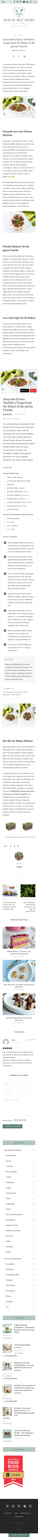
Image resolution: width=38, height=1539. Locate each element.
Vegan (8, 1198)
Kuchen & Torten (12, 1225)
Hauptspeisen (11, 1193)
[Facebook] (13, 56)
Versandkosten (11, 1356)
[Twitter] (19, 56)
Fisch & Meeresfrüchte (14, 1214)
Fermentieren (11, 1155)
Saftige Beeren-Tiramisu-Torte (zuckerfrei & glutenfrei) (19, 952)
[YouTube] (25, 1506)
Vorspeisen (10, 1182)
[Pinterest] (19, 1506)
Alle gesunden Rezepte (13, 1150)
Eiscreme (9, 1236)
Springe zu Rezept (18, 50)
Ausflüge (9, 1302)
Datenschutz (25, 1513)
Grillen (8, 1252)
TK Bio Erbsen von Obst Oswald (16, 806)
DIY (7, 1307)
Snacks (8, 1177)
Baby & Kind (10, 1285)
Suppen (9, 1188)
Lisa (19, 866)
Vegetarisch (10, 1204)
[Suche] (34, 2)
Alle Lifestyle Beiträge (13, 1259)
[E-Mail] (24, 56)
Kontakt (8, 1513)
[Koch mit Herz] (19, 16)
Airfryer (9, 1161)
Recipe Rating (7, 1120)
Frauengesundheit (12, 1275)
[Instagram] (13, 1506)
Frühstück (9, 1166)
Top (19, 1529)
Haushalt (9, 1280)
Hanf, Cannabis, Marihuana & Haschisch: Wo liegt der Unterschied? (29, 906)
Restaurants (10, 1291)
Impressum (19, 1516)
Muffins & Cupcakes (13, 1231)
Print (26, 390)
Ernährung (9, 1269)
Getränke (9, 1247)
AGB (15, 1513)
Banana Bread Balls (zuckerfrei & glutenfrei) (19, 1019)
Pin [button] (34, 390)
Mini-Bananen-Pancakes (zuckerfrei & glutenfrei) (19, 986)
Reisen (8, 1296)
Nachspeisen (10, 1220)
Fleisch (8, 1209)
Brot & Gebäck (11, 1172)
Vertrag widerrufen (19, 1535)
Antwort (31, 1040)
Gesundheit (10, 1264)
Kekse (8, 1241)
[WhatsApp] (30, 1506)
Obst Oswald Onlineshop (21, 812)
